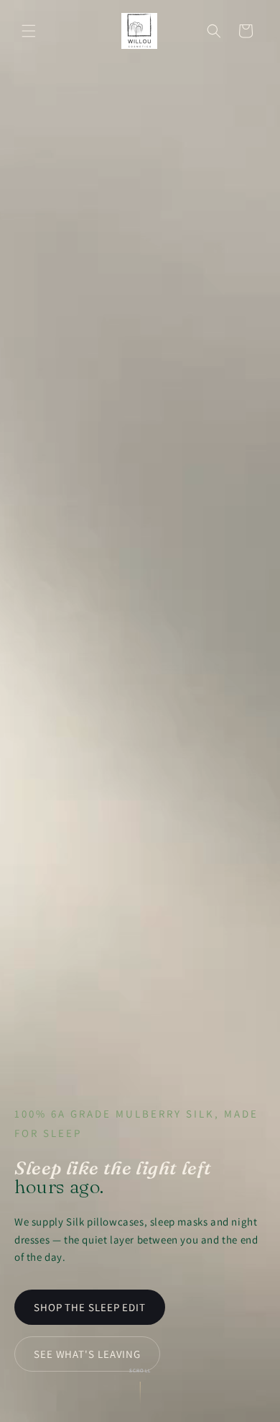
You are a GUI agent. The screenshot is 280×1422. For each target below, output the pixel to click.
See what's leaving (87, 1354)
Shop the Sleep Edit (90, 1307)
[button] (29, 31)
